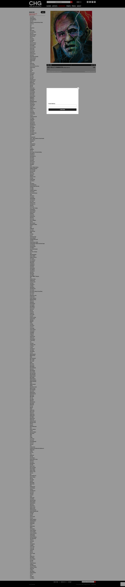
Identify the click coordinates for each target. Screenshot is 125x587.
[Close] (78, 88)
